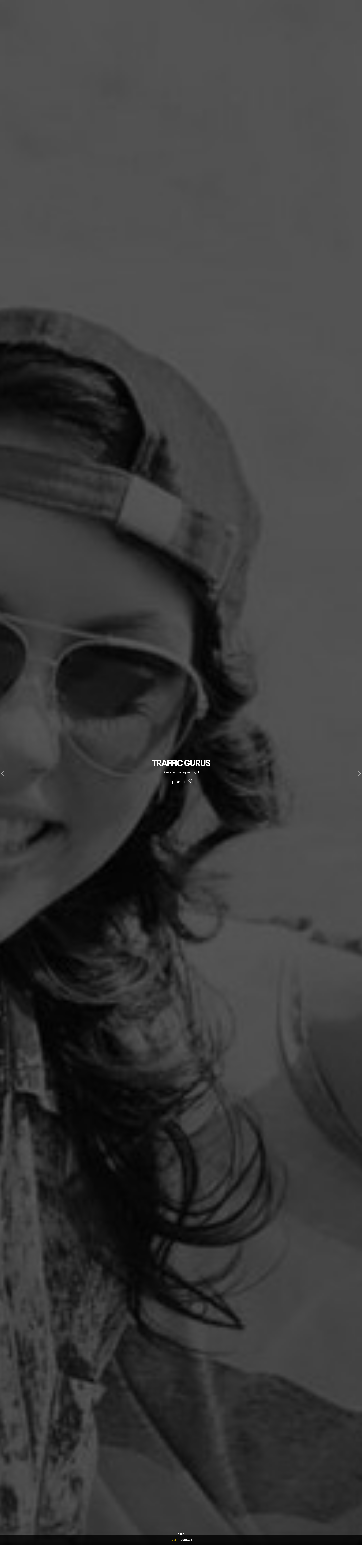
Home (173, 1540)
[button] (5, 772)
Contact (186, 1540)
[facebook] (172, 781)
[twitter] (178, 781)
